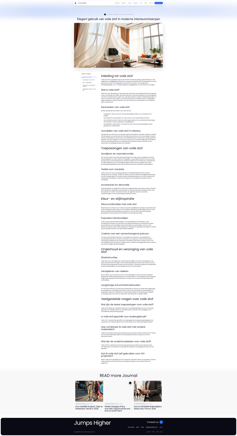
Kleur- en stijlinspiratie (87, 82)
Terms (157, 431)
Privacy (153, 431)
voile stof (115, 85)
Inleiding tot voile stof (87, 77)
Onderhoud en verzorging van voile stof (89, 86)
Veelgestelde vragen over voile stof (89, 89)
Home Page (131, 427)
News (137, 427)
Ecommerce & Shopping (128, 14)
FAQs (142, 427)
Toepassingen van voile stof (88, 79)
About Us (149, 431)
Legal (161, 431)
